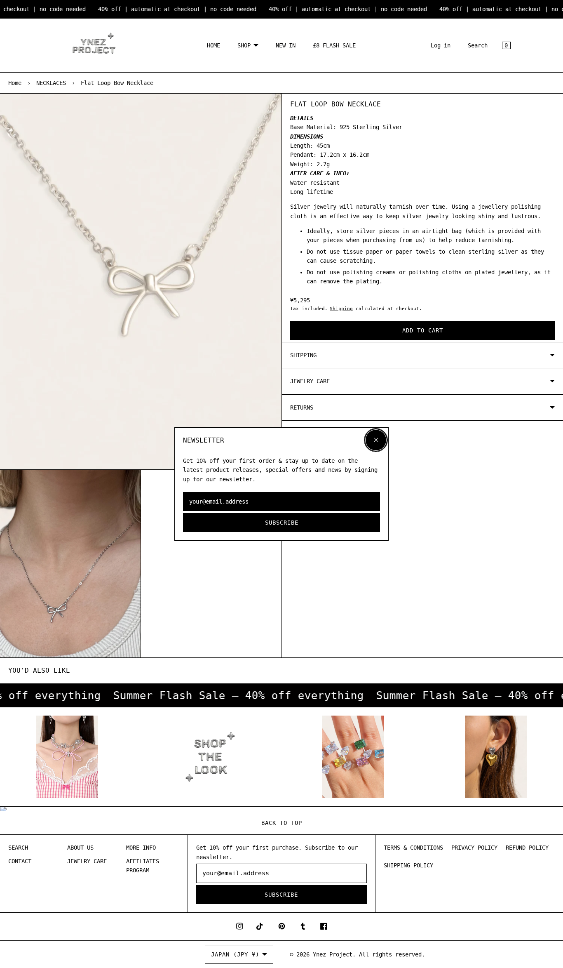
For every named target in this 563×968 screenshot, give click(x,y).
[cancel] (376, 440)
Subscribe (281, 522)
